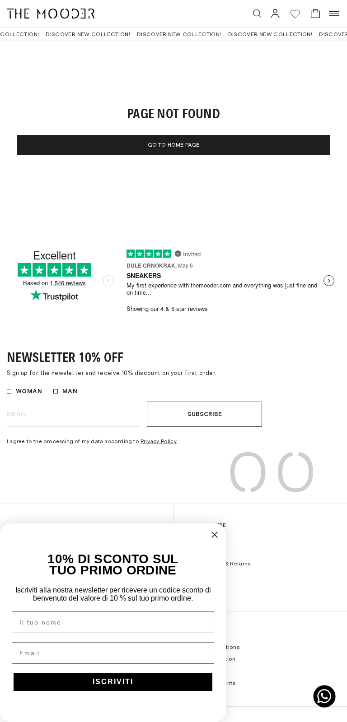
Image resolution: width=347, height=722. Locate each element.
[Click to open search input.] (257, 14)
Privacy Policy (159, 441)
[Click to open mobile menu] (334, 13)
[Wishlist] (295, 14)
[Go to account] (275, 13)
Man (69, 391)
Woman (29, 391)
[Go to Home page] (50, 13)
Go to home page (174, 145)
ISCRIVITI (113, 681)
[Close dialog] (214, 535)
